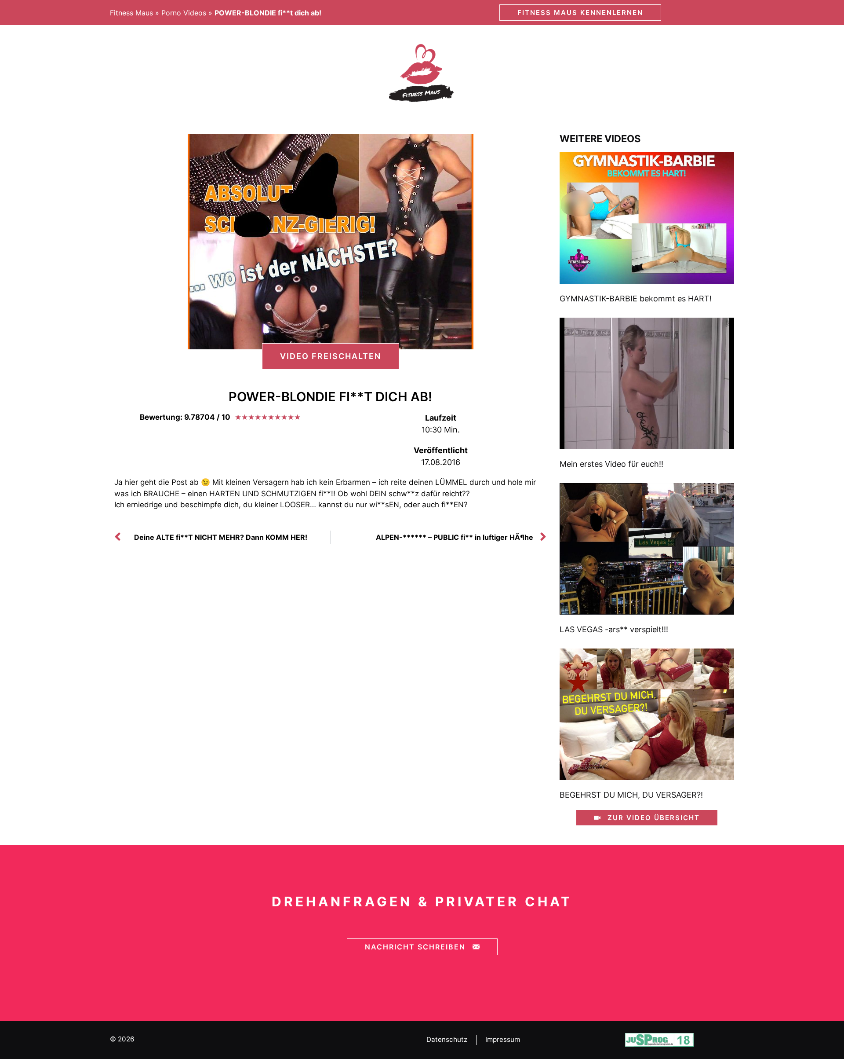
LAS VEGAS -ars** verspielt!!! (614, 629)
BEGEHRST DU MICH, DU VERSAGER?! (631, 794)
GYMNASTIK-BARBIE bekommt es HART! (636, 298)
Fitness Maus (131, 12)
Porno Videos (183, 12)
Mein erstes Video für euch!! (611, 464)
